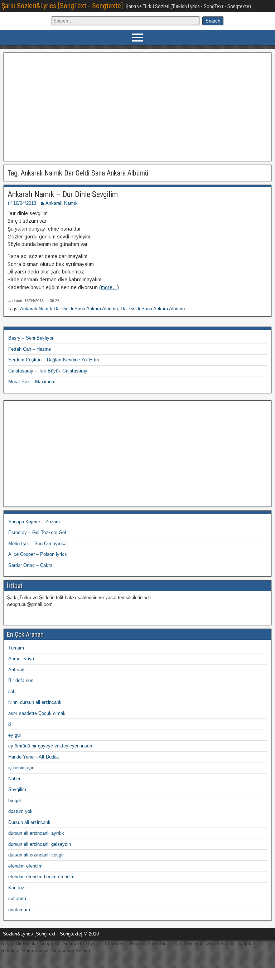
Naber (14, 778)
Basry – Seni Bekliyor (30, 338)
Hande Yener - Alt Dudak (33, 757)
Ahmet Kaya (21, 658)
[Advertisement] (137, 106)
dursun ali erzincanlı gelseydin (39, 844)
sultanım (17, 898)
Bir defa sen (20, 680)
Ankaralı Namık (61, 203)
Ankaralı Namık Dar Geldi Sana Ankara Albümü (69, 308)
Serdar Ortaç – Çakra (30, 565)
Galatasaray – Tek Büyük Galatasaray (47, 371)
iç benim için (21, 767)
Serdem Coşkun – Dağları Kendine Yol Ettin (53, 359)
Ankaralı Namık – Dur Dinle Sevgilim (63, 194)
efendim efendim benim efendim (41, 876)
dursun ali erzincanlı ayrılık (36, 833)
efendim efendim (25, 866)
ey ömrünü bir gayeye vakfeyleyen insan (50, 746)
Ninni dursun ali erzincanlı (35, 702)
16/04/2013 (24, 203)
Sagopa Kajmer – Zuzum (34, 521)
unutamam (19, 909)
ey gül (14, 735)
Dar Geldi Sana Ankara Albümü (153, 308)
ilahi (12, 691)
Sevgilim (17, 789)
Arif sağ (16, 669)
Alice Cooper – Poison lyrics (37, 554)
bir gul (14, 800)
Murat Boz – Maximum (32, 381)
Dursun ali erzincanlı (29, 822)
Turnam (16, 648)
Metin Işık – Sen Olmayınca (37, 543)
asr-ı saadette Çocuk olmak (37, 713)
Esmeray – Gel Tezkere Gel (37, 532)
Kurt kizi (16, 887)
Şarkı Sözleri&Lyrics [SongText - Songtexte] (62, 5)
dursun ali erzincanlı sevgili (36, 855)
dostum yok (20, 811)
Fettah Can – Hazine (29, 349)
